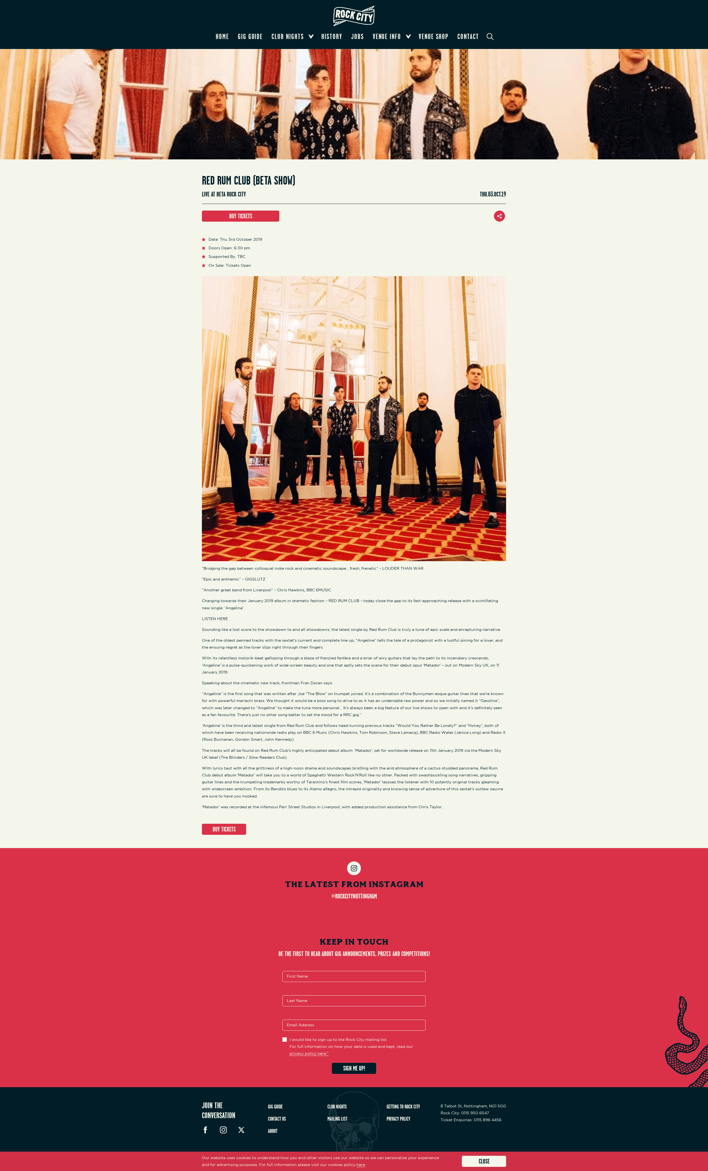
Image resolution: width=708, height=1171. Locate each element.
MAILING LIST (337, 1119)
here (360, 1164)
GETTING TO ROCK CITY (403, 1106)
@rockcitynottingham (354, 896)
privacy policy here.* (309, 1053)
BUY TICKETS (240, 216)
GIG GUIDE (275, 1106)
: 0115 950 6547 (465, 1113)
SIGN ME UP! (354, 1068)
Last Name (297, 1000)
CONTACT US (277, 1119)
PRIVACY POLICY (398, 1119)
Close (484, 1161)
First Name (297, 976)
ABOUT (272, 1131)
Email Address (300, 1025)
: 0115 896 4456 (471, 1120)
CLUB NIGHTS (337, 1106)
